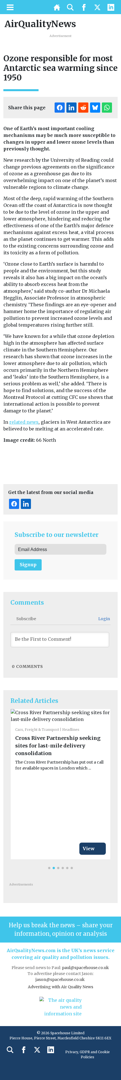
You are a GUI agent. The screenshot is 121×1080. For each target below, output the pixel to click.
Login (103, 618)
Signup (28, 564)
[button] (49, 868)
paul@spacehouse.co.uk (86, 967)
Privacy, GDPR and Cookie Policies (87, 1054)
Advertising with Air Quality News (60, 986)
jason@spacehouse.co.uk (60, 979)
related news (24, 422)
